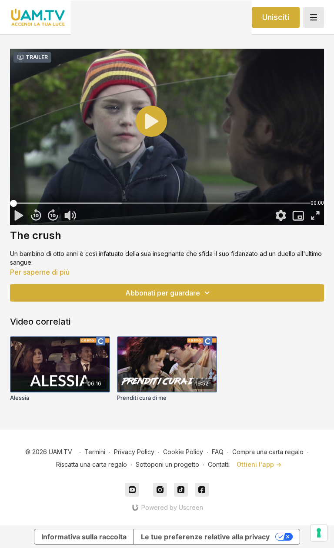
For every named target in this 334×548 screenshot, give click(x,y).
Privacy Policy (134, 451)
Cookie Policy (183, 451)
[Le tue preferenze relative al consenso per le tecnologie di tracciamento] (319, 533)
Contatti (219, 464)
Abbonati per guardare (162, 293)
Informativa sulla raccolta (84, 536)
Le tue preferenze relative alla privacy (205, 536)
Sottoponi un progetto (167, 464)
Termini (94, 451)
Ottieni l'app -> (259, 464)
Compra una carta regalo (268, 451)
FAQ (218, 451)
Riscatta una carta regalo (91, 464)
